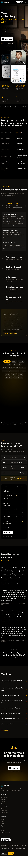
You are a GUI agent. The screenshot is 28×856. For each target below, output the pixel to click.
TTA (10, 323)
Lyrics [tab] (14, 374)
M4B (14, 314)
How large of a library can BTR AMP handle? (14, 682)
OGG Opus (20, 323)
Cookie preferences (5, 832)
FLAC (10, 317)
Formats (3, 801)
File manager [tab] (18, 377)
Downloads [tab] (8, 377)
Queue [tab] (7, 374)
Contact (3, 821)
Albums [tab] (14, 361)
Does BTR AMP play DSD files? (14, 719)
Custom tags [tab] (15, 371)
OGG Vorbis (7, 326)
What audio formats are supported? (14, 713)
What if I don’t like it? (14, 724)
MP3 (5, 314)
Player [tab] (23, 371)
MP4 (19, 314)
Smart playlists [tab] (20, 367)
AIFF (21, 317)
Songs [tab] (9, 364)
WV (14, 323)
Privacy (3, 828)
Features (3, 799)
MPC (5, 323)
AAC (5, 317)
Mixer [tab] (20, 374)
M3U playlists (17, 326)
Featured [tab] (7, 361)
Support (3, 826)
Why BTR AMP (4, 797)
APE (20, 320)
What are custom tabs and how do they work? (14, 689)
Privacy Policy (6, 850)
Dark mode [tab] (5, 371)
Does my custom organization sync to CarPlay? (14, 702)
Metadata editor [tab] (7, 367)
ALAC (15, 317)
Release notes (4, 812)
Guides (3, 808)
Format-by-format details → (10, 333)
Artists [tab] (21, 361)
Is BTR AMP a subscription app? (14, 695)
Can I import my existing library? (14, 708)
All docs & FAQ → (5, 730)
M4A (10, 314)
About (2, 819)
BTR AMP (6, 2)
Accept (11, 853)
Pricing (3, 803)
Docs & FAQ (4, 806)
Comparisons (4, 810)
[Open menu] (25, 2)
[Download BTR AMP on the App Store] (19, 2)
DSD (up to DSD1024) (10, 320)
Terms (2, 830)
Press (2, 823)
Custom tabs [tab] (17, 364)
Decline (4, 853)
